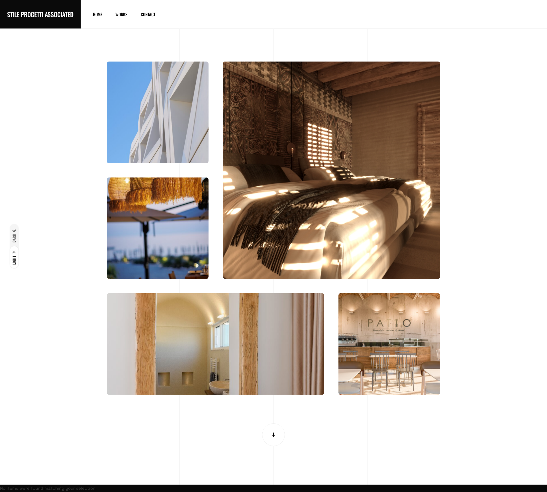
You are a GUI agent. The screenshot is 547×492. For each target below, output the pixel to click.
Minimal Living (215, 369)
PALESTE (157, 253)
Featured (157, 147)
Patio (389, 369)
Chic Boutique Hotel (157, 137)
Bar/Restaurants (157, 263)
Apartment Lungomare (331, 253)
